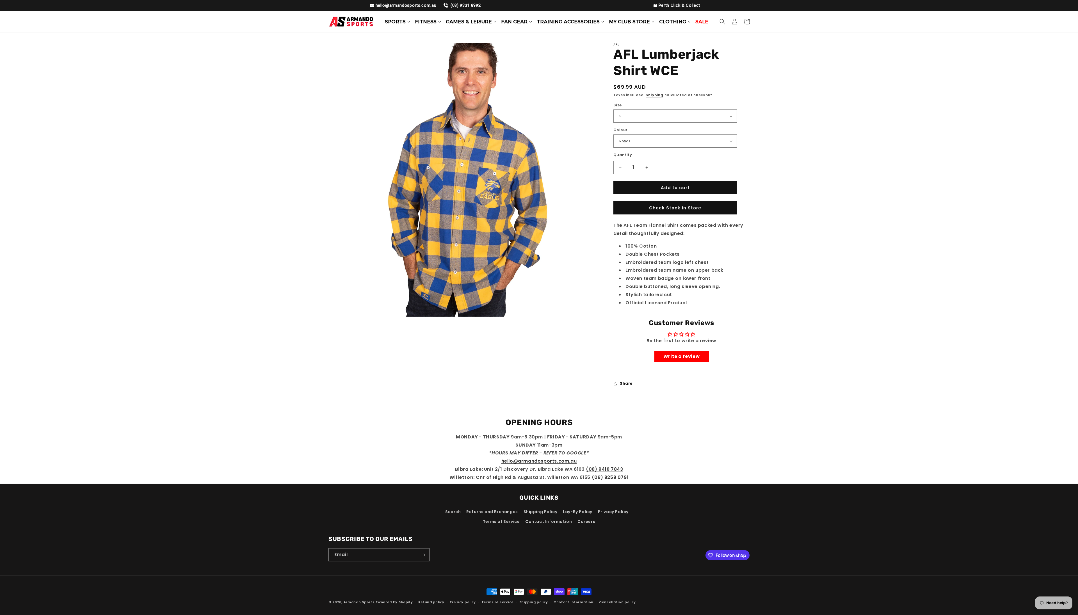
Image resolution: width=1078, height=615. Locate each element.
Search (453, 512)
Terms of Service (501, 522)
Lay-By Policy (577, 512)
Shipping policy (533, 602)
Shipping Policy (541, 512)
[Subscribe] (423, 554)
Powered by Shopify (394, 602)
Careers (586, 522)
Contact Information (548, 522)
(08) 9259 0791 (610, 477)
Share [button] (626, 383)
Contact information (573, 602)
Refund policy (431, 602)
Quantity (622, 154)
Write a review (681, 356)
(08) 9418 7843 (604, 469)
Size (617, 105)
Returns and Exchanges (492, 512)
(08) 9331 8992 (465, 5)
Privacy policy (463, 602)
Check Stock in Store (675, 208)
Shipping (654, 95)
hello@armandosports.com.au (406, 5)
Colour (620, 129)
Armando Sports (359, 602)
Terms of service (497, 602)
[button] (722, 21)
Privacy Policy (613, 512)
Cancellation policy (617, 602)
